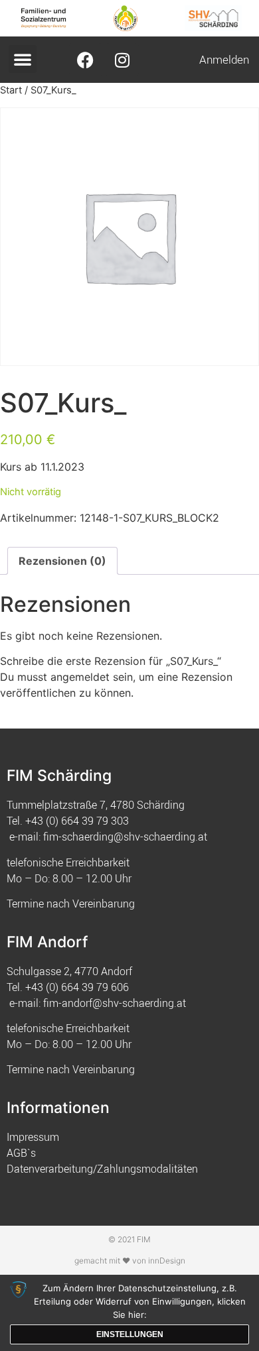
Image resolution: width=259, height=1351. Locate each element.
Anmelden (224, 59)
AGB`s (21, 1152)
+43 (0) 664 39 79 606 (77, 987)
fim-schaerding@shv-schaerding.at (125, 836)
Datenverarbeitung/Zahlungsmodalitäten (102, 1168)
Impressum (33, 1137)
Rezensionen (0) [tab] (62, 560)
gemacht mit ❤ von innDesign (129, 1260)
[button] (23, 59)
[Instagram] (122, 59)
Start (11, 90)
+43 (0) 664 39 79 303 (77, 820)
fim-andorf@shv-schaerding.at (114, 1003)
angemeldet (80, 676)
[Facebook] (85, 59)
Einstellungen (129, 1334)
